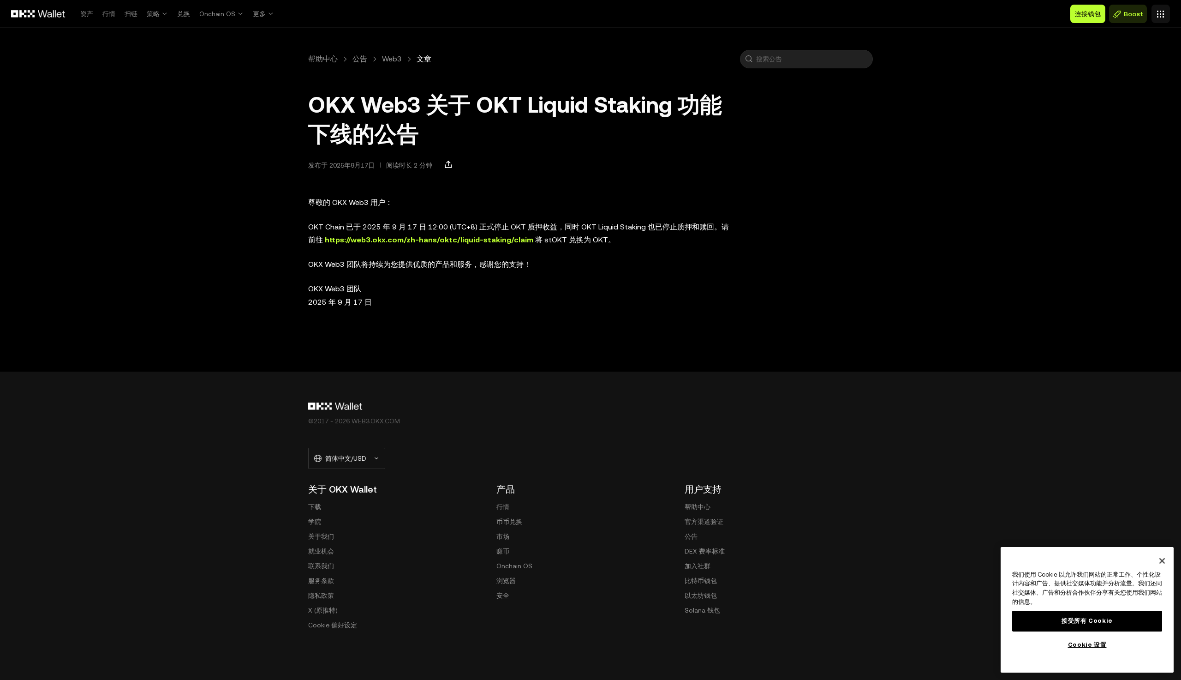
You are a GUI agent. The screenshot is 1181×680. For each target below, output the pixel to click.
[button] (748, 59)
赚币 (502, 551)
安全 (502, 595)
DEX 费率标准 (705, 551)
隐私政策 (321, 595)
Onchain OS (217, 14)
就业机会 (321, 551)
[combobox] (812, 59)
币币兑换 (509, 521)
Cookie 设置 (1087, 644)
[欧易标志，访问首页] (38, 14)
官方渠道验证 (704, 521)
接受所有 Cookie (1087, 620)
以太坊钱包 (701, 595)
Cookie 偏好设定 (332, 625)
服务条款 (321, 580)
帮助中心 (323, 58)
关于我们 (321, 536)
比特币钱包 (701, 580)
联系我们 (321, 566)
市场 (502, 536)
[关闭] (1162, 561)
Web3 (392, 58)
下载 (314, 507)
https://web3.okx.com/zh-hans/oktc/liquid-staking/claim (429, 239)
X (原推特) (323, 610)
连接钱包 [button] (1088, 14)
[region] (1087, 610)
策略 (153, 14)
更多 (259, 14)
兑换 (183, 14)
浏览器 (506, 580)
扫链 (131, 14)
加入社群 (697, 566)
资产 (86, 14)
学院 (314, 521)
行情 (108, 14)
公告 (359, 58)
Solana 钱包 (702, 610)
